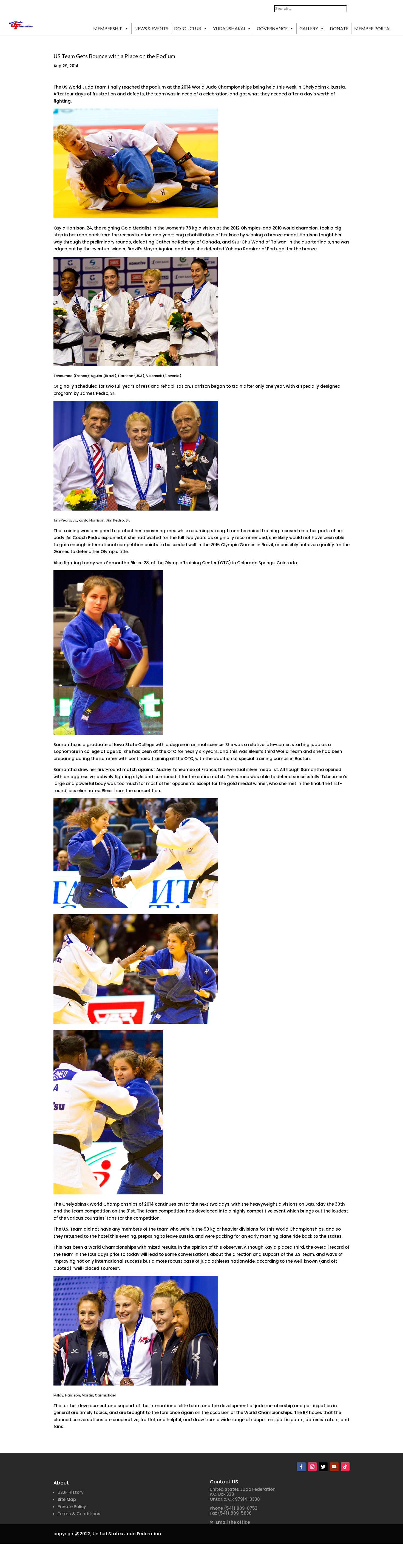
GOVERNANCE (272, 28)
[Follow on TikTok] (345, 1466)
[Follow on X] (323, 1466)
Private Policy (72, 1506)
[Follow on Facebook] (301, 1466)
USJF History (71, 1492)
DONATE (339, 28)
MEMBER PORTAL (372, 28)
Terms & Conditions (79, 1514)
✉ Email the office (230, 1522)
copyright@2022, (72, 1534)
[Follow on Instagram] (312, 1466)
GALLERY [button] (308, 28)
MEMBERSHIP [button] (108, 28)
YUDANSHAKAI (229, 28)
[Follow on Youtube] (334, 1466)
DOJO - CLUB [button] (187, 28)
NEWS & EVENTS (151, 28)
